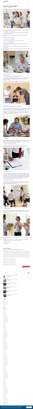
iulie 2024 (4, 338)
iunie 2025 (4, 324)
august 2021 (4, 378)
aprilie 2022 (4, 368)
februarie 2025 (5, 329)
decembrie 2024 (5, 332)
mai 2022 (4, 367)
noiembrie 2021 (5, 374)
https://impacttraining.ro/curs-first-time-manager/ (14, 240)
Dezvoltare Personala (6, 301)
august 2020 (5, 393)
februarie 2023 (5, 357)
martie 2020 (5, 398)
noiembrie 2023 (5, 347)
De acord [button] (29, 407)
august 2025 (5, 322)
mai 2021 (4, 382)
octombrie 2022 (5, 362)
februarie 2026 (5, 314)
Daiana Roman (6, 7)
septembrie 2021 (5, 377)
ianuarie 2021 (5, 387)
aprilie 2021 (4, 383)
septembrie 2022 (5, 363)
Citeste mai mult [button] (19, 407)
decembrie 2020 (5, 388)
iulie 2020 (4, 394)
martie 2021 (4, 384)
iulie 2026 (4, 309)
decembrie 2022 (5, 359)
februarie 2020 (5, 399)
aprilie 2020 (4, 397)
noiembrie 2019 (5, 403)
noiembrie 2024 (5, 333)
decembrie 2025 (5, 317)
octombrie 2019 (5, 404)
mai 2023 (4, 353)
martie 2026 (5, 313)
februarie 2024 (5, 344)
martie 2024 (5, 343)
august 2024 (5, 337)
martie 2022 (5, 369)
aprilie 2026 (4, 312)
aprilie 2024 (4, 342)
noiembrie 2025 (5, 318)
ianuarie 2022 (5, 372)
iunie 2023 (4, 352)
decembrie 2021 (5, 373)
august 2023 (5, 349)
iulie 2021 (4, 379)
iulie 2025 (4, 323)
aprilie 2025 (4, 327)
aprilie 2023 (4, 354)
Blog (12, 7)
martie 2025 (5, 328)
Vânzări (4, 305)
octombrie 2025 (5, 319)
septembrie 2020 (5, 392)
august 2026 (5, 308)
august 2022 (5, 364)
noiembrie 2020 (5, 389)
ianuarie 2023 (5, 358)
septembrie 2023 (5, 348)
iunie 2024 (4, 339)
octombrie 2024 (5, 334)
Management (5, 302)
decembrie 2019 (5, 402)
